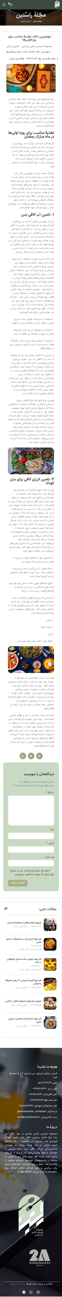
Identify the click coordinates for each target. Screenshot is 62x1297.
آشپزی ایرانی (25, 21)
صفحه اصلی (37, 21)
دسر (13, 1005)
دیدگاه (50, 792)
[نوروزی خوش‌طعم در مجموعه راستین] (50, 924)
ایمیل (50, 843)
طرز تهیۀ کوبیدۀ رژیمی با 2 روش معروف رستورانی (23, 982)
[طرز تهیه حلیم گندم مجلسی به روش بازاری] (50, 1022)
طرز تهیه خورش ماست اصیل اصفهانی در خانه (24, 960)
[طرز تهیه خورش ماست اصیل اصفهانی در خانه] (50, 964)
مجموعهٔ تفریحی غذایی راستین (37, 46)
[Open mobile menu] (4, 5)
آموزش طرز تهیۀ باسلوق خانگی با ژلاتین (23, 1001)
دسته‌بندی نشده (21, 926)
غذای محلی (24, 949)
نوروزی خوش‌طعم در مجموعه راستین (24, 922)
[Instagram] (38, 1292)
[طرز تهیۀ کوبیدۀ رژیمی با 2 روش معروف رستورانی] (50, 984)
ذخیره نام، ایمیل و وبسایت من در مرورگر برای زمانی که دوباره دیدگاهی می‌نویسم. (32, 872)
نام (51, 830)
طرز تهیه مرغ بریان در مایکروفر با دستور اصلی (23, 940)
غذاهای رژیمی (21, 987)
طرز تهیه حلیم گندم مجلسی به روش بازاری (24, 1020)
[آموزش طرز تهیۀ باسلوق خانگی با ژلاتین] (50, 1003)
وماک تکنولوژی (17, 1284)
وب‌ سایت (49, 857)
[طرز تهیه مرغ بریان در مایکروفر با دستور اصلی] (50, 944)
